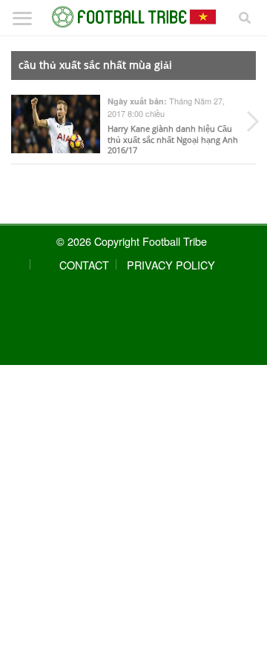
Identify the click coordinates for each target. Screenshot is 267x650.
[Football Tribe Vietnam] (133, 17)
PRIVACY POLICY (171, 264)
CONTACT (84, 264)
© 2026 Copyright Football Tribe (131, 241)
